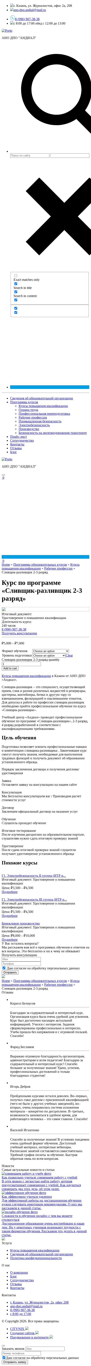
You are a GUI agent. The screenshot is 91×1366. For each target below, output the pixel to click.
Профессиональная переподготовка (44, 413)
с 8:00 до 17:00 (20, 1314)
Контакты (17, 444)
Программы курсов (24, 402)
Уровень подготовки (17, 655)
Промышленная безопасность (40, 421)
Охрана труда (28, 410)
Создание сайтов (22, 1333)
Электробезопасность (34, 425)
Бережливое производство (21, 923)
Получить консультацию (19, 633)
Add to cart (10, 668)
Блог (13, 452)
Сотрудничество (22, 440)
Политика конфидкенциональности (36, 1258)
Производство (29, 429)
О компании (19, 1272)
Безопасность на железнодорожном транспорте (53, 433)
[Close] (3, 1345)
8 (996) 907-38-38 (27, 19)
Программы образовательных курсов (40, 564)
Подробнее (10, 892)
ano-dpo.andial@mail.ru (26, 1306)
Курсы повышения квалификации (43, 406)
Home (6, 564)
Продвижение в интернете (30, 1337)
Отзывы (16, 448)
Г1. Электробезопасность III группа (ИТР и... (34, 899)
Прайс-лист (18, 436)
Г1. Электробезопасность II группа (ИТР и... (34, 875)
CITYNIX (17, 1329)
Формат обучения (14, 651)
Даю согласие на (43, 968)
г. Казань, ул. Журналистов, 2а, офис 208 (39, 1302)
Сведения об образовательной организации (41, 398)
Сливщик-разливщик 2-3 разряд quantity (30, 659)
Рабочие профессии (33, 417)
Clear (69, 655)
